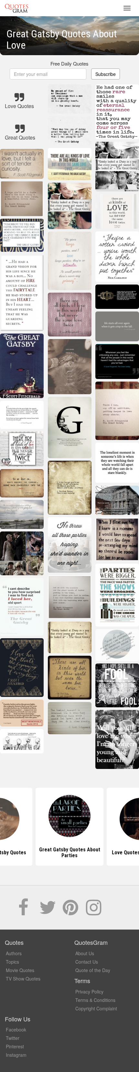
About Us (84, 953)
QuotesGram (16, 8)
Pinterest (15, 1046)
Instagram (16, 1055)
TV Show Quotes (23, 978)
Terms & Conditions (95, 1000)
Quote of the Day (92, 970)
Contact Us (86, 961)
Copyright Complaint (96, 1008)
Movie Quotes (20, 970)
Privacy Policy (89, 991)
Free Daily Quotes (69, 63)
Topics (12, 961)
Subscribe (105, 74)
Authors (14, 953)
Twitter (12, 1038)
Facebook (16, 1029)
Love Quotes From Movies (70, 852)
